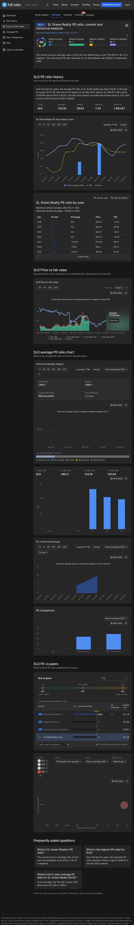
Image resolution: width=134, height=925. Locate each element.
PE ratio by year (101, 198)
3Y (44, 124)
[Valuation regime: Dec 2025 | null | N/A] (64, 456)
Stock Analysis (42, 15)
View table (117, 130)
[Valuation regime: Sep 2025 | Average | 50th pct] (45, 456)
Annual (123, 125)
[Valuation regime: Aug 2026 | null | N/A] (120, 456)
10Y (53, 124)
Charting (86, 5)
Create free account (111, 5)
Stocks (65, 5)
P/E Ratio (56, 15)
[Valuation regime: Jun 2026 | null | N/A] (101, 456)
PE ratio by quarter (119, 198)
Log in (127, 5)
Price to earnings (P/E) (115, 369)
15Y (59, 124)
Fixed (118, 288)
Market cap (119, 761)
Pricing (96, 5)
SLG (40, 24)
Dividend (68, 15)
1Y (40, 124)
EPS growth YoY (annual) (68, 761)
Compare (90, 15)
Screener (75, 5)
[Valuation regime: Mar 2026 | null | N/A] (82, 456)
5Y (48, 124)
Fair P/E (108, 288)
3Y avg (42, 552)
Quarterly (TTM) (110, 125)
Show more (83, 256)
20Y (65, 124)
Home (55, 5)
